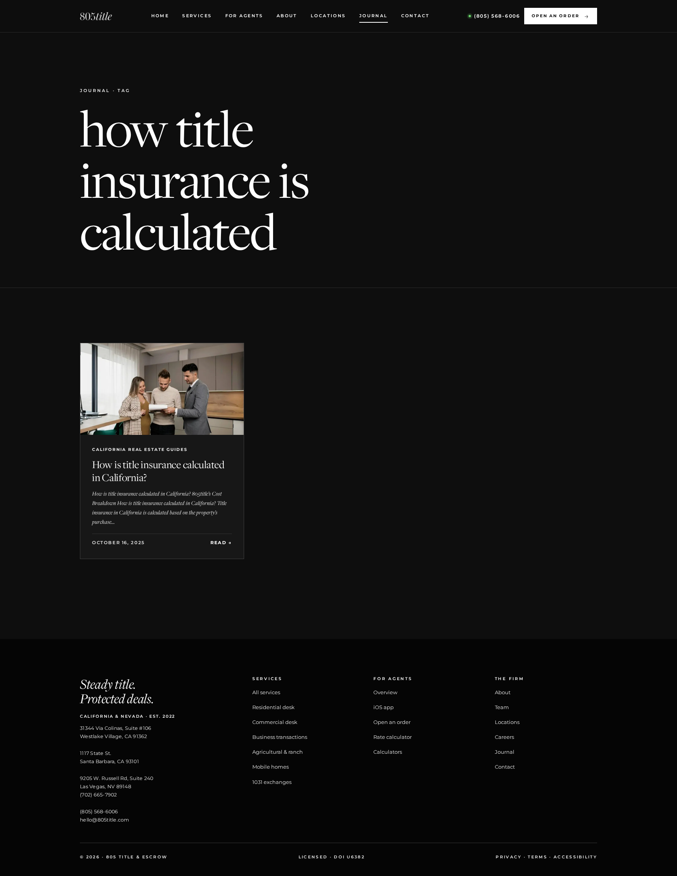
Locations (328, 15)
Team (502, 707)
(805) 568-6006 (99, 811)
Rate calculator (392, 737)
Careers (504, 737)
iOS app (383, 707)
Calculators (387, 752)
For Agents (244, 15)
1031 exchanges (271, 782)
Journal (373, 15)
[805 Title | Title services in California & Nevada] (96, 16)
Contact (415, 15)
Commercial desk (274, 722)
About (287, 15)
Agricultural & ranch (277, 752)
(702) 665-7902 (98, 795)
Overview (385, 692)
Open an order (561, 16)
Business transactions (279, 737)
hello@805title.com (104, 820)
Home (160, 15)
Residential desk (273, 707)
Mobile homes (270, 767)
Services (197, 15)
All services (266, 692)
